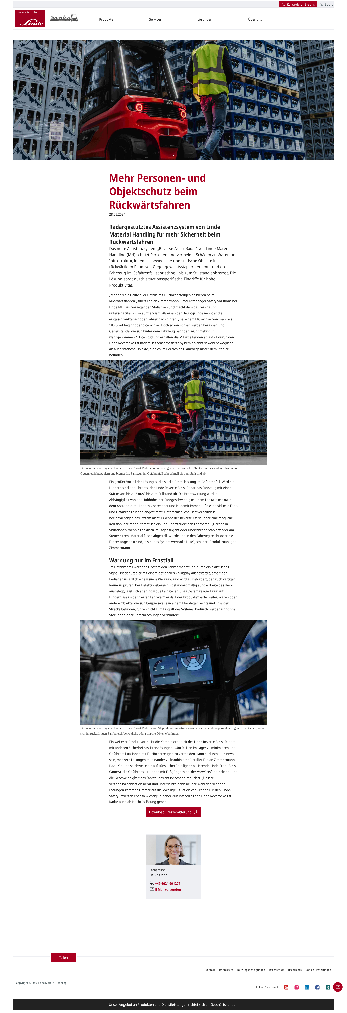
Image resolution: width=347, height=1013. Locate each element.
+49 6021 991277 (167, 883)
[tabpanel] (173, 100)
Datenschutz (276, 970)
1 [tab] (173, 155)
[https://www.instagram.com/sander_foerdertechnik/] (296, 987)
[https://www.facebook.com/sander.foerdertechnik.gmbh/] (317, 987)
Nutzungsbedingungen (251, 970)
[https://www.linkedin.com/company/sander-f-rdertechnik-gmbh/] (307, 987)
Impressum (226, 970)
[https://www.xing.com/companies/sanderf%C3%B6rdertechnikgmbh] (328, 987)
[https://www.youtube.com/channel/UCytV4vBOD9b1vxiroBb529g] (286, 987)
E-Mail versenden (168, 889)
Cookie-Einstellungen (318, 970)
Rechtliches (295, 970)
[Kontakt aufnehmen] (337, 986)
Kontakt (210, 970)
